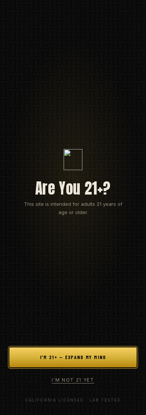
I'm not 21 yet (73, 380)
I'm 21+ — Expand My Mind (73, 357)
